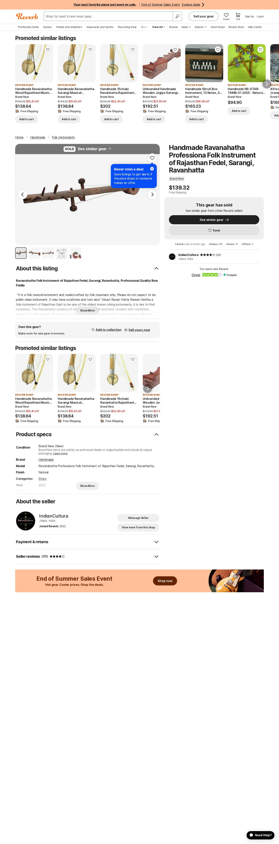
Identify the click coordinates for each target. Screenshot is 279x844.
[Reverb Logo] (27, 16)
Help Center (255, 26)
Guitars (47, 26)
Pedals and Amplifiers (69, 26)
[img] (207, 254)
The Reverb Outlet (28, 26)
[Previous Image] (22, 194)
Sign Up (249, 16)
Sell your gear (203, 16)
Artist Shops (218, 26)
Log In (260, 16)
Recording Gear (127, 26)
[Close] (152, 169)
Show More (87, 310)
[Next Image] (152, 194)
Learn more (60, 453)
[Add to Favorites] (48, 49)
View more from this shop (138, 527)
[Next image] (48, 63)
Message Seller (138, 517)
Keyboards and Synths (100, 26)
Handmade (46, 459)
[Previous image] (20, 63)
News (185, 26)
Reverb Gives (236, 26)
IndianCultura (188, 255)
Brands (173, 26)
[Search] (177, 16)
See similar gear (92, 149)
